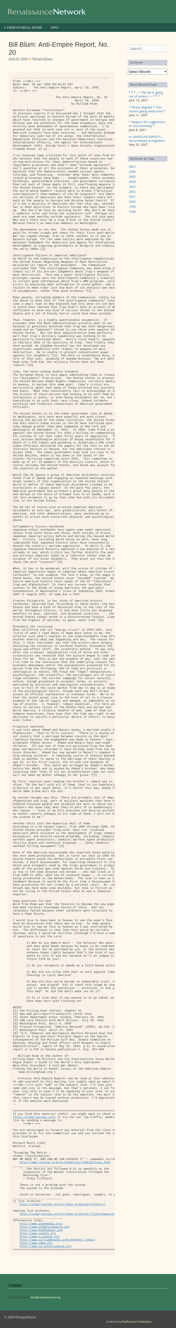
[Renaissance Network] (47, 11)
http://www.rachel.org (38, 1233)
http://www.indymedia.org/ (41, 1223)
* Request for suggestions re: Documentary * (147, 124)
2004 (132, 182)
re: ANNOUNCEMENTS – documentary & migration (147, 139)
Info (55, 27)
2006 (132, 172)
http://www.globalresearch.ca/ (45, 1227)
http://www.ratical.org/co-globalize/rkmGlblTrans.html (65, 1162)
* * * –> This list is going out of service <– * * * (146, 94)
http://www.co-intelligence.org (45, 1246)
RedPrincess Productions (136, 1321)
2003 (132, 187)
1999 (132, 207)
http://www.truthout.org (39, 1236)
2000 (132, 201)
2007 (132, 167)
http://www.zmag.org (36, 1243)
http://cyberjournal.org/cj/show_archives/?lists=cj (63, 1204)
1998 (132, 212)
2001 (132, 197)
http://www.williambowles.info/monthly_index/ (57, 1240)
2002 (132, 192)
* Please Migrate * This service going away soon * (147, 109)
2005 (132, 176)
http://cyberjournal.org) (35, 1117)
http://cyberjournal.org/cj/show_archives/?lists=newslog (67, 1214)
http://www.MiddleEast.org (41, 1230)
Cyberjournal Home (23, 27)
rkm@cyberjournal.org (45, 1297)
